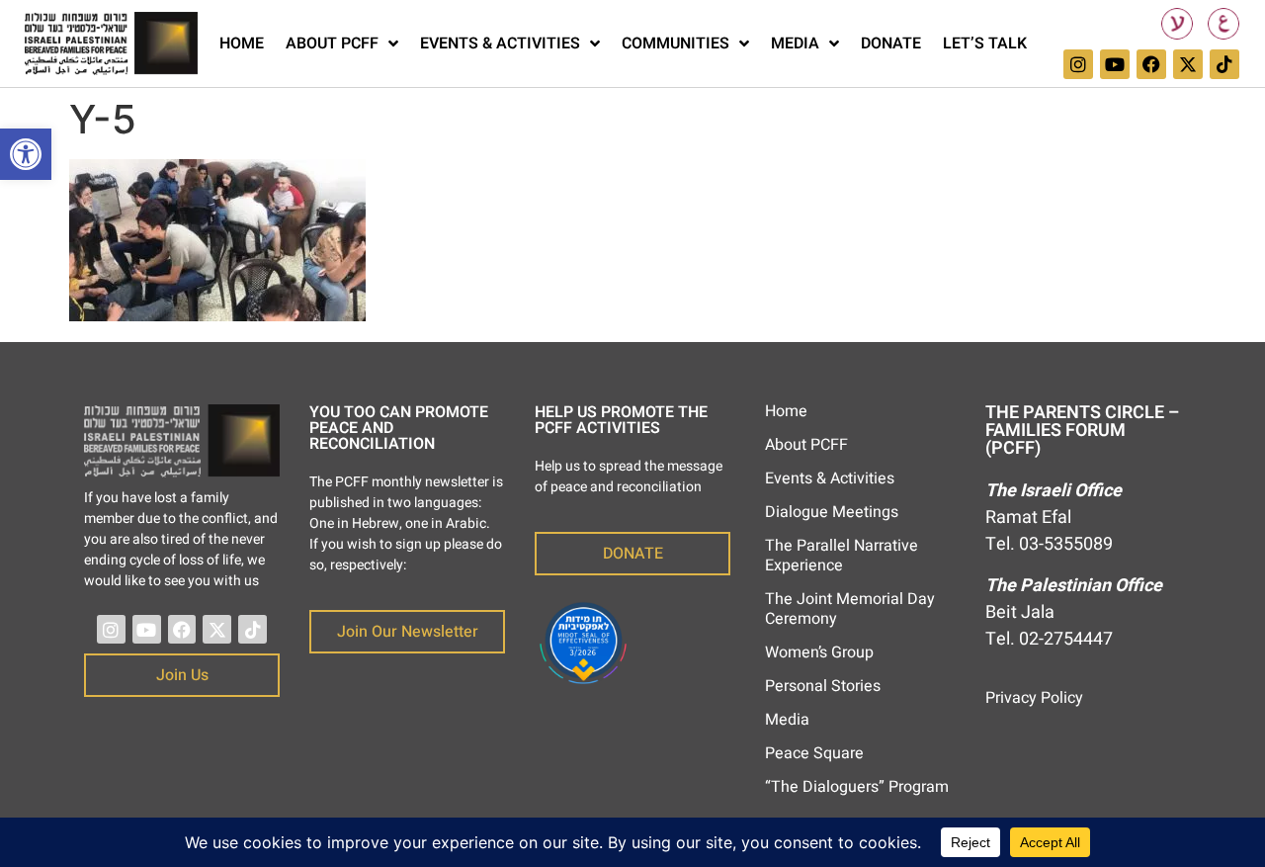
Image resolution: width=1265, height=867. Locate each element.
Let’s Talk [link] (985, 43)
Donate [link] (891, 43)
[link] (25, 154)
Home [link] (241, 43)
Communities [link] (675, 43)
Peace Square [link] (814, 753)
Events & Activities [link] (500, 43)
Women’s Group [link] (819, 652)
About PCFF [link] (332, 43)
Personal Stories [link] (823, 686)
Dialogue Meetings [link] (831, 512)
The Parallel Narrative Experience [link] (841, 555)
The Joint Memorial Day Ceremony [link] (850, 609)
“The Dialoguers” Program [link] (857, 787)
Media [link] (795, 43)
